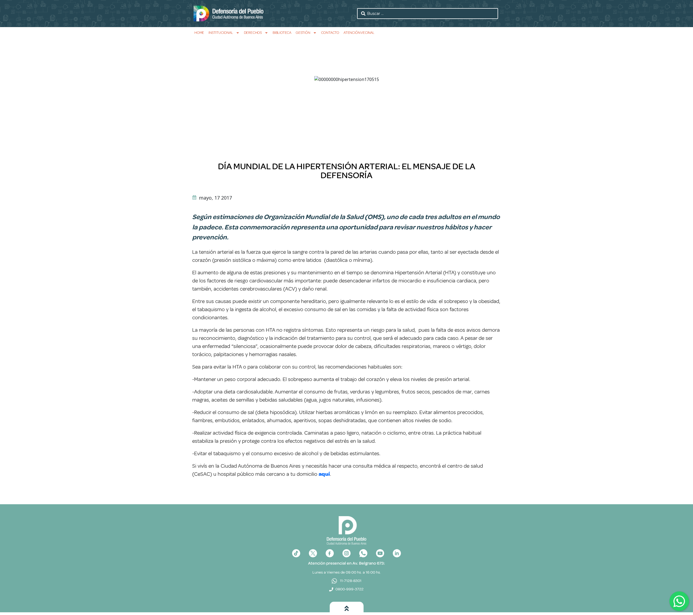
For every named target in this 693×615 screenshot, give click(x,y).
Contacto (330, 32)
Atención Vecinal (359, 32)
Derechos (253, 32)
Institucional (220, 32)
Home (199, 32)
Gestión (303, 32)
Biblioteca (282, 32)
